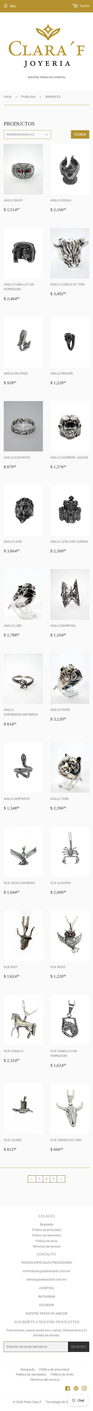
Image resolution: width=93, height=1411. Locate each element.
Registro (78, 1347)
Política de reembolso (46, 1235)
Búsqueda (46, 1224)
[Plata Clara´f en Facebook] (67, 1389)
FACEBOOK (46, 1305)
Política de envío (46, 1241)
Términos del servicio (46, 1246)
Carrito (84, 6)
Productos (28, 96)
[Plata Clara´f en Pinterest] (76, 1389)
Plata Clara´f (32, 1402)
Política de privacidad (46, 1230)
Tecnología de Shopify (61, 1402)
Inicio (7, 96)
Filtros (80, 134)
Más (13, 6)
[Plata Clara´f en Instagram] (84, 1389)
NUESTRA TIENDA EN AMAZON (47, 1313)
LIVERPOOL (46, 1288)
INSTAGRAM (46, 1296)
